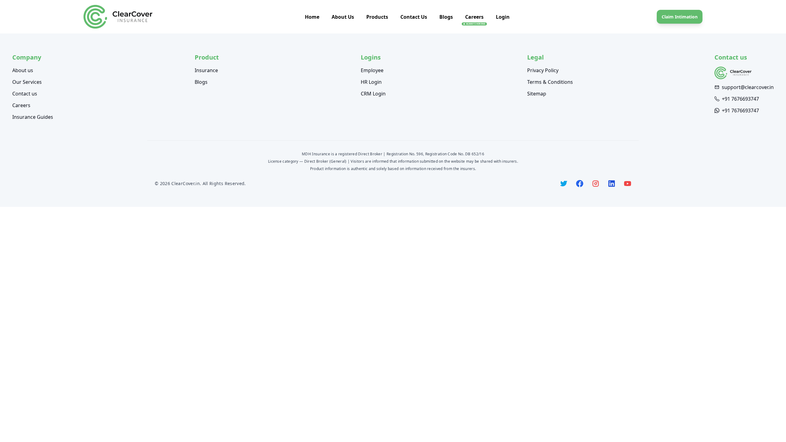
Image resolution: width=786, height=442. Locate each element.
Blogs (446, 17)
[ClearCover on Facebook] (579, 183)
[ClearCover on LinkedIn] (611, 183)
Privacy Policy (542, 70)
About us (22, 70)
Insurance (206, 70)
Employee (372, 70)
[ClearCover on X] (563, 183)
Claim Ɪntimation (680, 17)
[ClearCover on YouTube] (627, 183)
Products (377, 17)
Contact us (24, 93)
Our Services (27, 82)
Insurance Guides (32, 117)
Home (312, 17)
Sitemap (536, 93)
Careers (474, 17)
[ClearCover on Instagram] (595, 183)
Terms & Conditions (550, 82)
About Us (343, 17)
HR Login (371, 82)
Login (503, 17)
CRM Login (373, 93)
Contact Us (413, 17)
